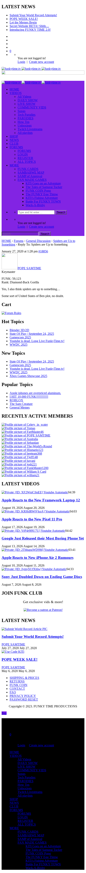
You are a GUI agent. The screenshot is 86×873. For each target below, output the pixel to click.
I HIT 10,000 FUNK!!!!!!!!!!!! (29, 396)
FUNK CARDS (28, 169)
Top (4, 713)
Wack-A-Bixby (35, 205)
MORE (14, 165)
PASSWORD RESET (24, 699)
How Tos (23, 122)
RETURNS (17, 681)
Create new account (41, 62)
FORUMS (16, 147)
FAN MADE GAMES (32, 179)
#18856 (43, 251)
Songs (21, 111)
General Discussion (38, 241)
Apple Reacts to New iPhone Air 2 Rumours (37, 557)
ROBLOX (16, 400)
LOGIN (23, 154)
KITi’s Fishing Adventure (42, 198)
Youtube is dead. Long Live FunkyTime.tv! (37, 341)
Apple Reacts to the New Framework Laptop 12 (41, 500)
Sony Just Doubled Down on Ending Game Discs (42, 577)
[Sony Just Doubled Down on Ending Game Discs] (34, 569)
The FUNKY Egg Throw (42, 194)
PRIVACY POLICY (23, 696)
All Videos (24, 96)
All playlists (25, 132)
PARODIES (25, 118)
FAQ (13, 692)
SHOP (14, 136)
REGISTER (25, 158)
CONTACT (17, 688)
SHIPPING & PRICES (24, 677)
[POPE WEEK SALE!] (13, 651)
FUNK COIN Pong (38, 190)
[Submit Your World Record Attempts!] (24, 629)
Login (21, 62)
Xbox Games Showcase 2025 (28, 376)
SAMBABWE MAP (31, 172)
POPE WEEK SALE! (24, 18)
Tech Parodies (26, 114)
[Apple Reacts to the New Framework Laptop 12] (35, 492)
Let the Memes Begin (23, 22)
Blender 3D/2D (19, 330)
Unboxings (25, 125)
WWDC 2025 (18, 344)
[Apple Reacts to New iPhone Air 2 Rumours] (35, 549)
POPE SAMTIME (13, 644)
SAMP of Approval (30, 176)
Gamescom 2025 (20, 337)
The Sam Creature (21, 404)
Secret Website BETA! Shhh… (29, 26)
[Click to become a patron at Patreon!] (43, 610)
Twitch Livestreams (30, 129)
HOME (14, 89)
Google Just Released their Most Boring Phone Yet (43, 538)
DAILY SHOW (28, 100)
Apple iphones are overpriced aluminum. (35, 393)
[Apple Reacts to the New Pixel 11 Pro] (36, 511)
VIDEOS (16, 93)
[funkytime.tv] (31, 68)
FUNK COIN (18, 685)
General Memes (20, 407)
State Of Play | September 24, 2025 (32, 333)
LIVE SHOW (26, 104)
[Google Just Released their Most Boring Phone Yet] (33, 530)
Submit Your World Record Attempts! (33, 15)
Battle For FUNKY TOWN (43, 201)
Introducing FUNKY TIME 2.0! (30, 29)
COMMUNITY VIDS (32, 107)
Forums (18, 241)
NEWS (14, 140)
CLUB (14, 143)
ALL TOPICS (27, 161)
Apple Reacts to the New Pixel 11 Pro (32, 519)
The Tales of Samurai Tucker (44, 187)
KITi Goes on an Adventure (43, 183)
